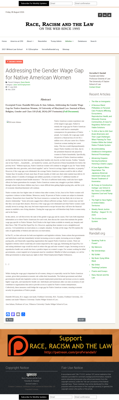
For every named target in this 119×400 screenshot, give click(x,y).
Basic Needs (25, 82)
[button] (30, 41)
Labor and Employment (21, 85)
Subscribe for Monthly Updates (33, 397)
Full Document (71, 111)
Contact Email (94, 87)
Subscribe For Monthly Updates (34, 3)
